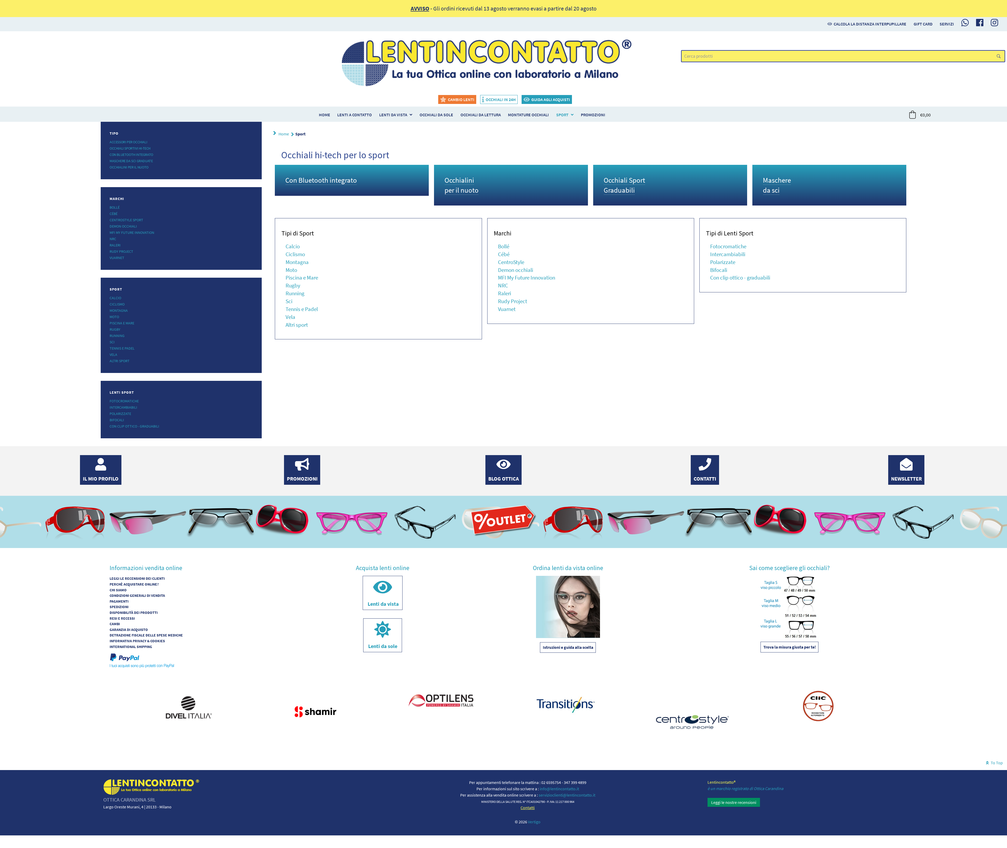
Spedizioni (119, 606)
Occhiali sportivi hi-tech (130, 148)
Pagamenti (119, 601)
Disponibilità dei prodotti (134, 612)
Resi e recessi (122, 618)
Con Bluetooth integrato (131, 154)
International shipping (131, 646)
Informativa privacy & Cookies (137, 641)
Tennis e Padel (122, 348)
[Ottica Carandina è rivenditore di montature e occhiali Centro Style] (692, 720)
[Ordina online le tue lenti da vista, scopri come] (568, 606)
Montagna (119, 310)
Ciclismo (117, 304)
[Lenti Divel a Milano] (189, 706)
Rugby (115, 329)
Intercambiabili (123, 407)
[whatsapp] (965, 23)
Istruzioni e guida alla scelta (568, 647)
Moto (114, 316)
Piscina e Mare (122, 323)
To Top (996, 762)
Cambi (115, 623)
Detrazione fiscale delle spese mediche (146, 635)
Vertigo (534, 821)
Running (117, 335)
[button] (920, 115)
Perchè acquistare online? (134, 584)
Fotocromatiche (124, 401)
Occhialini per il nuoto (129, 167)
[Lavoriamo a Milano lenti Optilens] (440, 701)
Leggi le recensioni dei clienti (137, 578)
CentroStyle (511, 262)
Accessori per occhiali (128, 142)
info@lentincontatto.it (559, 788)
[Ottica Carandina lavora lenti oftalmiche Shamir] (314, 710)
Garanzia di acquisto (129, 629)
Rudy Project (121, 251)
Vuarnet (117, 257)
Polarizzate (120, 413)
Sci (112, 342)
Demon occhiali (123, 226)
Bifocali (117, 420)
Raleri (115, 245)
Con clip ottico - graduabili (134, 426)
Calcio (115, 298)
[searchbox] (843, 56)
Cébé (113, 213)
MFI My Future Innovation (132, 232)
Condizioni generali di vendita (137, 595)
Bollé (115, 207)
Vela (113, 354)
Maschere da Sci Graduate (131, 161)
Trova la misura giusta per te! (789, 647)
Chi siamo (118, 590)
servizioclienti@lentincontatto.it (567, 795)
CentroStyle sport (126, 220)
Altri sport (120, 361)
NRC (113, 238)
